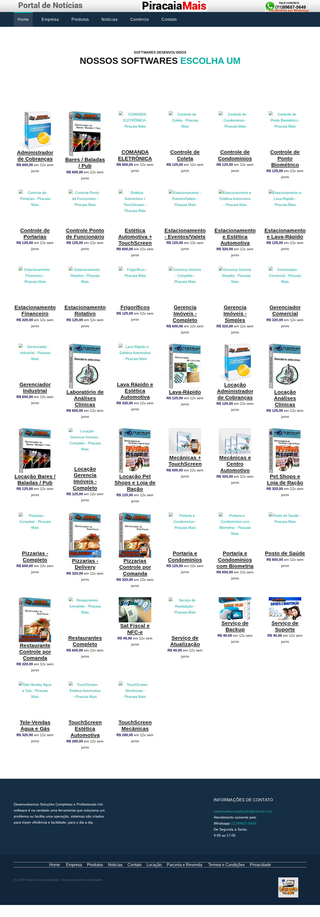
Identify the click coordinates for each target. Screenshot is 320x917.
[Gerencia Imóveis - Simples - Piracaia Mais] (235, 285)
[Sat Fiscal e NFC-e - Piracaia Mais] (135, 609)
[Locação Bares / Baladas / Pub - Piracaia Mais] (35, 450)
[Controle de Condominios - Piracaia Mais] (235, 130)
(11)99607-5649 (243, 823)
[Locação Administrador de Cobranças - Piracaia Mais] (235, 362)
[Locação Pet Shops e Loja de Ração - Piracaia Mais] (135, 450)
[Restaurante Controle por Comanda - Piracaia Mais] (35, 619)
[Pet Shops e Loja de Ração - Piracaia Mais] (285, 450)
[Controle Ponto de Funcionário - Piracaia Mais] (85, 208)
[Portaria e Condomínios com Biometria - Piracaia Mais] (235, 531)
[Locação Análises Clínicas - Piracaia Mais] (285, 366)
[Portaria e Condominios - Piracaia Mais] (185, 531)
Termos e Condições (226, 865)
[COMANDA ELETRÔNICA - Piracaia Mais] (135, 130)
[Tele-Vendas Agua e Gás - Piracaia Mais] (35, 700)
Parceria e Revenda (184, 865)
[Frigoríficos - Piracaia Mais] (135, 285)
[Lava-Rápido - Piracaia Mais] (185, 366)
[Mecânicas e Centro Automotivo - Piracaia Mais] (235, 441)
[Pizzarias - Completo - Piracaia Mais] (35, 531)
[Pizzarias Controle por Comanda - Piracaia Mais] (135, 535)
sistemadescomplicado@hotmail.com (243, 811)
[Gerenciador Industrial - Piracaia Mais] (35, 362)
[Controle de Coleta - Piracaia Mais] (185, 130)
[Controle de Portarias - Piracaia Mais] (35, 208)
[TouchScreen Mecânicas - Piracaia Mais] (135, 700)
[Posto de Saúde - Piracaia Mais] (285, 531)
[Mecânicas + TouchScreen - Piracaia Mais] (185, 441)
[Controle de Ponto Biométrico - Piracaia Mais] (285, 130)
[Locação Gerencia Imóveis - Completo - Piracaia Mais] (85, 447)
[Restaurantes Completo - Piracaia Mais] (85, 616)
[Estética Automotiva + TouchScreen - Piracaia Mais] (135, 208)
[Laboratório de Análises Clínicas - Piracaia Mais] (85, 366)
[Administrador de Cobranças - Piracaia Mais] (35, 130)
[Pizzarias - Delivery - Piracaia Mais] (85, 535)
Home (23, 19)
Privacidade (260, 865)
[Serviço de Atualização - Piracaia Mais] (185, 616)
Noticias (110, 19)
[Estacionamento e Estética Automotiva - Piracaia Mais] (235, 208)
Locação (154, 865)
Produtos (80, 19)
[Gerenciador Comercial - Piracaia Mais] (285, 285)
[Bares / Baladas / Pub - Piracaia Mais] (85, 134)
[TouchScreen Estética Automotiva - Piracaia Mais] (85, 700)
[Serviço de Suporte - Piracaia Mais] (285, 608)
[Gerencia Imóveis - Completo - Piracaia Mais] (185, 285)
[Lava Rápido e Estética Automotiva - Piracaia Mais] (135, 362)
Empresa (50, 19)
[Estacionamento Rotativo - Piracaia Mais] (85, 285)
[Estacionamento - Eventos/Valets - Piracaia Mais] (185, 208)
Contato (169, 19)
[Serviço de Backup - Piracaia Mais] (235, 608)
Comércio (139, 19)
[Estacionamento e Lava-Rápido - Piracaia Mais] (285, 208)
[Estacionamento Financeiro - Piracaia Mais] (35, 285)
